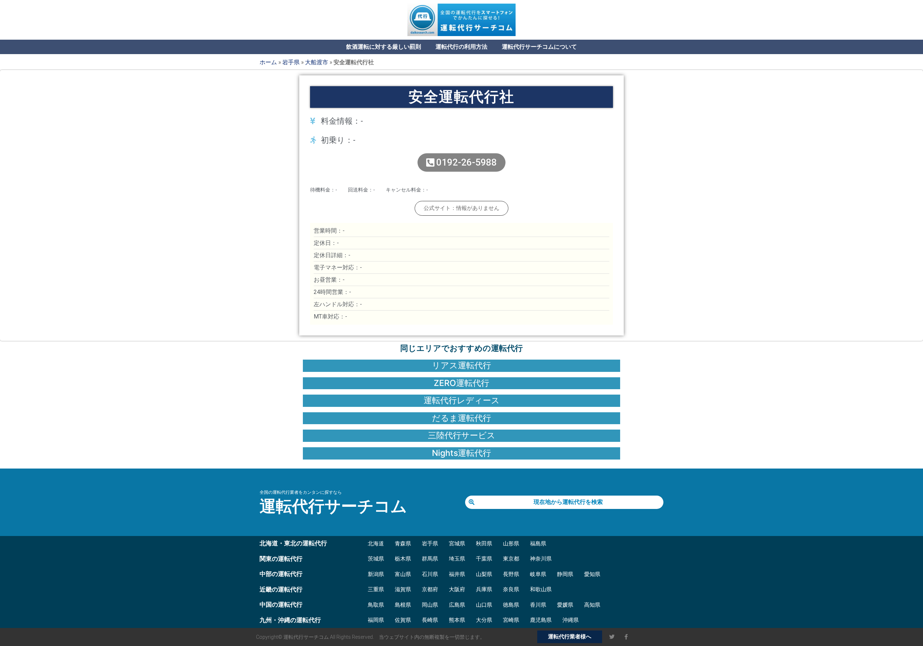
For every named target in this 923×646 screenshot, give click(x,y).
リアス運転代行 (461, 365)
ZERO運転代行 (461, 383)
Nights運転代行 (461, 453)
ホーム (268, 62)
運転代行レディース (462, 400)
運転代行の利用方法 (461, 46)
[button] (461, 208)
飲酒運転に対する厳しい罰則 (383, 46)
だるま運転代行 (461, 418)
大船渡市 (316, 62)
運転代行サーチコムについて (539, 46)
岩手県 (291, 62)
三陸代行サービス (461, 435)
